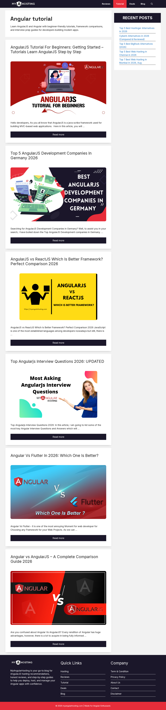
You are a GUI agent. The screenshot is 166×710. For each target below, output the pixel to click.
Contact (115, 688)
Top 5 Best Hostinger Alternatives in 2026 (136, 30)
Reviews (106, 4)
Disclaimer (116, 693)
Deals (132, 4)
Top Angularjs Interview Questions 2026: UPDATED (57, 361)
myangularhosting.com (73, 706)
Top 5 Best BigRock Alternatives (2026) (136, 46)
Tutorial (120, 4)
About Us (115, 682)
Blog (143, 4)
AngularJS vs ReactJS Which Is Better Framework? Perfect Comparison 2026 (57, 261)
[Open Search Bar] (152, 4)
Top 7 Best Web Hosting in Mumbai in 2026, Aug (133, 61)
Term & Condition (120, 671)
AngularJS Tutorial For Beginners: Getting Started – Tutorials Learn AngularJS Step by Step (57, 49)
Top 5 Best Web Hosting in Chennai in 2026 (133, 53)
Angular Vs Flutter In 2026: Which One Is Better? (54, 455)
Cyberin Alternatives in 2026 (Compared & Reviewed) (134, 38)
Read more (58, 134)
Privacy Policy (118, 677)
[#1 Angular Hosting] (23, 4)
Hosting (65, 671)
